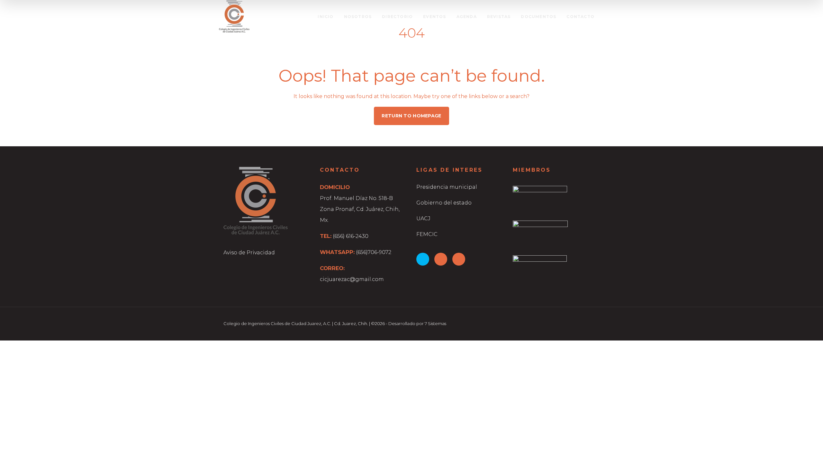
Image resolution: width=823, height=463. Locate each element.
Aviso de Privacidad (249, 253)
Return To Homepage (411, 116)
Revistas (499, 16)
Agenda (467, 16)
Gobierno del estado (444, 203)
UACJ (423, 218)
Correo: (332, 268)
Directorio (397, 16)
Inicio (325, 16)
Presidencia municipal (446, 187)
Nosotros (358, 16)
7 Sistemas (435, 323)
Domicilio (335, 187)
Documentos (538, 16)
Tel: (325, 236)
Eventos (434, 16)
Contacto (580, 16)
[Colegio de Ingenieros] (234, 16)
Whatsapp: (337, 252)
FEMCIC (427, 234)
